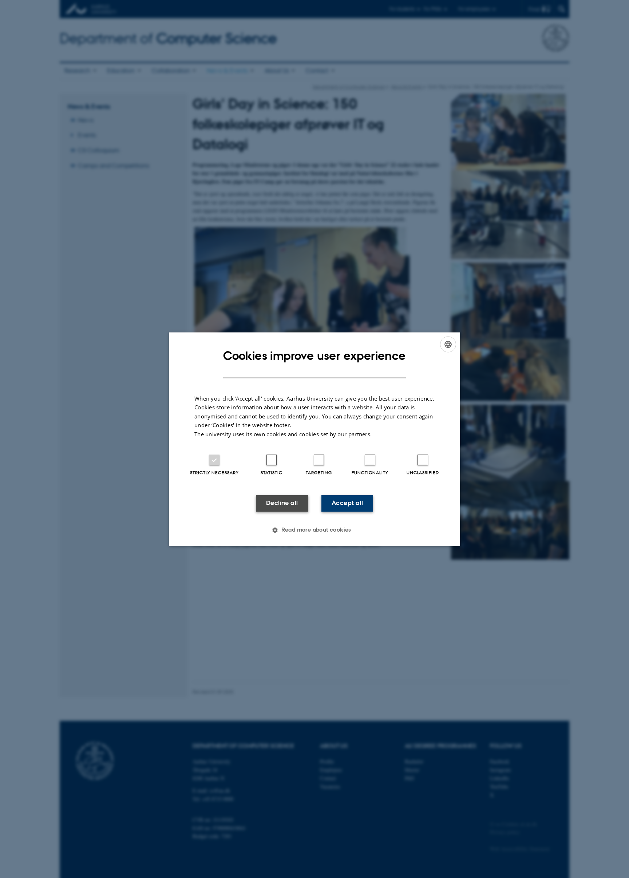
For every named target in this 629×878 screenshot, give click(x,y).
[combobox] (448, 344)
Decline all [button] (282, 503)
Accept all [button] (347, 503)
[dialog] (314, 439)
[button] (314, 529)
